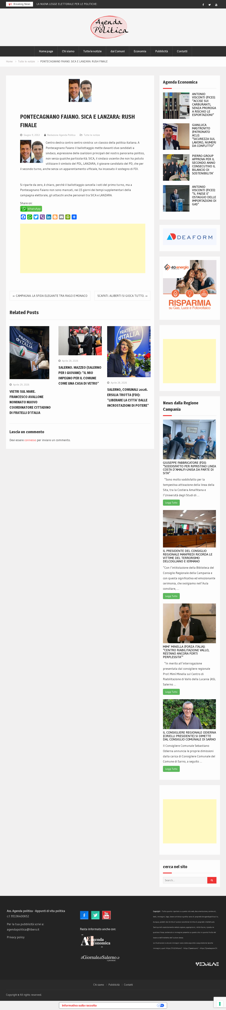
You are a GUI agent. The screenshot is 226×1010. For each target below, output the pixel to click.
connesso (30, 440)
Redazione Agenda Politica (61, 135)
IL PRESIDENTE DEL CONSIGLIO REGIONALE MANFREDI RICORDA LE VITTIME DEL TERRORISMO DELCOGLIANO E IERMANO (187, 556)
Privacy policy (16, 937)
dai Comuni (118, 51)
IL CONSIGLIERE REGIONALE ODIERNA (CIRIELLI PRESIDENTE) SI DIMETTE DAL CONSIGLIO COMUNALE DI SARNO (189, 736)
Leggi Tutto (171, 502)
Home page (46, 51)
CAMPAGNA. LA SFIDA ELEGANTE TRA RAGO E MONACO (51, 296)
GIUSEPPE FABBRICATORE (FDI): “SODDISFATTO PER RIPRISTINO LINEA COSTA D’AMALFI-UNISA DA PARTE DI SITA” (189, 468)
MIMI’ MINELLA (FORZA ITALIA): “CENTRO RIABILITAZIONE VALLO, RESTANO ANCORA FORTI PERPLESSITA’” (186, 652)
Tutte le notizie (92, 51)
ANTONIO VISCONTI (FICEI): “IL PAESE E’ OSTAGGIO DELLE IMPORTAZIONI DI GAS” (204, 195)
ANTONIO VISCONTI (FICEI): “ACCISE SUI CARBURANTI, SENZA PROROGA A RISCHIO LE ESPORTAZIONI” (204, 104)
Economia (140, 51)
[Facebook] (203, 5)
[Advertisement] (82, 248)
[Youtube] (216, 5)
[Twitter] (210, 5)
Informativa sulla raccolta (79, 1005)
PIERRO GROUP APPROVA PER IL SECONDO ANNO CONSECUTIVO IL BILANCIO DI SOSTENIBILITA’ (203, 164)
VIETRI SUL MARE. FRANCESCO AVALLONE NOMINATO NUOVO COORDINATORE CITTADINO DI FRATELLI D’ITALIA (30, 402)
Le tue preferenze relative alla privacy (128, 1005)
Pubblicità (161, 51)
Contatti (182, 51)
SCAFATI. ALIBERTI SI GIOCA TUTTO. (120, 296)
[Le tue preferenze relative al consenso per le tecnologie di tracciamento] (219, 1003)
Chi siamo (68, 51)
